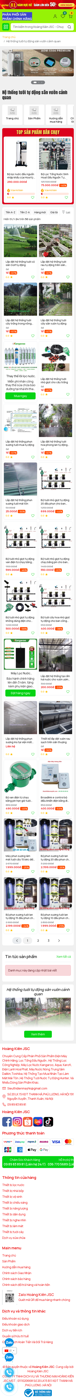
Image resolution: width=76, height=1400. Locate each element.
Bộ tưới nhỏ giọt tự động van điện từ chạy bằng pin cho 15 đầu (20, 560)
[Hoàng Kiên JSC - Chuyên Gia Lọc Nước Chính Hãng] (17, 16)
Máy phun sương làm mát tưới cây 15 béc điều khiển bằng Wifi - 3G (20, 858)
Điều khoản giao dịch (16, 1324)
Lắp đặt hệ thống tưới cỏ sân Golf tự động (20, 263)
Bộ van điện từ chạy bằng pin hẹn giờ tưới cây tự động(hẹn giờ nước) (18, 799)
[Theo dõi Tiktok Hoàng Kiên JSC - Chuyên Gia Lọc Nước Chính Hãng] (48, 1122)
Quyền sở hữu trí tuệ (15, 1336)
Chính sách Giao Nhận (16, 1273)
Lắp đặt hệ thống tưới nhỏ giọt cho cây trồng (54, 380)
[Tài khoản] (55, 16)
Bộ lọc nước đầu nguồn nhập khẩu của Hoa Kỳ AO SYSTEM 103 (20, 176)
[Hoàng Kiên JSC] (38, 4)
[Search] (69, 26)
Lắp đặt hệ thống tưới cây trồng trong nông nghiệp (19, 322)
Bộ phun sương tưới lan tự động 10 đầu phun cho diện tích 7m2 (55, 916)
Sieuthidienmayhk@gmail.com (27, 1088)
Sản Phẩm (8, 1261)
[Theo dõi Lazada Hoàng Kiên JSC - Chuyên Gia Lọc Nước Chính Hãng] (38, 1122)
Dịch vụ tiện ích (12, 1330)
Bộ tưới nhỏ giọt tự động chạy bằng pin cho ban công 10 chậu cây (55, 560)
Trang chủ (8, 37)
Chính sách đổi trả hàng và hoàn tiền (26, 1285)
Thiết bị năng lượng (15, 1208)
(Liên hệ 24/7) (25, 1164)
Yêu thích (32, 197)
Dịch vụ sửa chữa (13, 1238)
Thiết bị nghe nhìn (14, 1220)
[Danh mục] (5, 26)
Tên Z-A (25, 212)
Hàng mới (40, 212)
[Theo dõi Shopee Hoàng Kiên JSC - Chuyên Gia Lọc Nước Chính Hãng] (27, 1122)
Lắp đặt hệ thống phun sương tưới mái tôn (19, 501)
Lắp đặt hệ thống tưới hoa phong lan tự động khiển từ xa (54, 443)
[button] (68, 68)
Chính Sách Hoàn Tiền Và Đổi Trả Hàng (27, 1342)
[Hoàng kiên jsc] (38, 63)
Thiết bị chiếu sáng (14, 1202)
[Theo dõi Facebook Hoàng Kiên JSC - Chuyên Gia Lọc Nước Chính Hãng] (7, 1122)
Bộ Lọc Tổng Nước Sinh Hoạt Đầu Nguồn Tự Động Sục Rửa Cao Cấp (54, 176)
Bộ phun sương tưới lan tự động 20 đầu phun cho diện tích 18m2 (55, 858)
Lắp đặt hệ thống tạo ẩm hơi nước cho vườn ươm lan (55, 678)
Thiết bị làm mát (12, 1226)
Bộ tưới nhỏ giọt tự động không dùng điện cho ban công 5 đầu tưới (20, 619)
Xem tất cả (63, 957)
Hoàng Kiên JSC (38, 1371)
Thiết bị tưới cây (13, 1232)
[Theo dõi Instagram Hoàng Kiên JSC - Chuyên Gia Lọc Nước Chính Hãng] (17, 1122)
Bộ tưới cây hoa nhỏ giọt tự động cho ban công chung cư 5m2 (55, 619)
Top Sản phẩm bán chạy (38, 132)
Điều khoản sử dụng (15, 1318)
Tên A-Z (10, 212)
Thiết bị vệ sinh (12, 1197)
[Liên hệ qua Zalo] (9, 1357)
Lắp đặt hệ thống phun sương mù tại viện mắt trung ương (19, 740)
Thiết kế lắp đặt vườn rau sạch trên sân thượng (55, 740)
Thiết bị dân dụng (13, 1214)
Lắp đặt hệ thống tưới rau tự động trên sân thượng (53, 263)
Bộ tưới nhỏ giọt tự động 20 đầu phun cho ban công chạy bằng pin (55, 502)
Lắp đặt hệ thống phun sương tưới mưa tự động (20, 443)
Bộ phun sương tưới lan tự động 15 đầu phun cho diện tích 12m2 (20, 916)
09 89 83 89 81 (16, 1104)
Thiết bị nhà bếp (13, 1191)
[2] (59, 940)
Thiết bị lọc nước (13, 1185)
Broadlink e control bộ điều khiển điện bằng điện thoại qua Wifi (55, 799)
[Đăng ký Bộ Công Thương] (38, 1393)
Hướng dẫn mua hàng (16, 1267)
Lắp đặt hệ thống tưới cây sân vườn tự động (53, 322)
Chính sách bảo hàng (16, 1279)
